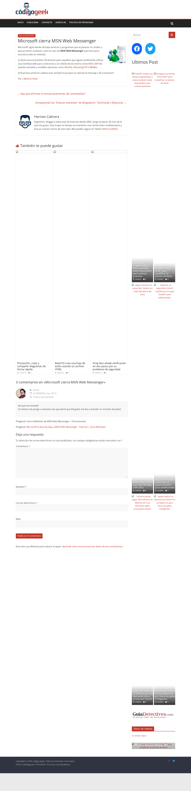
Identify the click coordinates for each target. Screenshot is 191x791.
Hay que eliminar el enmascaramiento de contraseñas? (51, 93)
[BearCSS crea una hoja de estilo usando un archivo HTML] (72, 152)
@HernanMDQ (110, 128)
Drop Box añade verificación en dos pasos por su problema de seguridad (109, 366)
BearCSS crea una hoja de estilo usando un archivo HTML (70, 366)
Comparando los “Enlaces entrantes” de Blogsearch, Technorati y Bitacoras (80, 102)
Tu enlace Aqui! (139, 735)
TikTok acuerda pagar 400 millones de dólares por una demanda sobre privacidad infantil (143, 693)
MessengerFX (80, 67)
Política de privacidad (81, 22)
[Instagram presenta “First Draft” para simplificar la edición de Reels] (164, 73)
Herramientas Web (26, 35)
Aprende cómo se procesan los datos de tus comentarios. (92, 546)
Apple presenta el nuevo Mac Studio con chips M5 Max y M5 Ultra (142, 483)
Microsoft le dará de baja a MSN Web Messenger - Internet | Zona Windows (66, 426)
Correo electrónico (26, 502)
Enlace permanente (43, 397)
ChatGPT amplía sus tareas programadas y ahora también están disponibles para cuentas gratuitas (142, 268)
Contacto (47, 22)
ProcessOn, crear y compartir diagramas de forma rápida (31, 366)
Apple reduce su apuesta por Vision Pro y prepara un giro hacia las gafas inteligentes (165, 693)
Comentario (23, 446)
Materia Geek (30, 78)
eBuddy (68, 67)
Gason (36, 389)
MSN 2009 (93, 63)
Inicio (20, 22)
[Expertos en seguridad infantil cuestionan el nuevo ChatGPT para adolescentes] (164, 285)
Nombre (21, 486)
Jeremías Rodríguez (155, 745)
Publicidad (32, 22)
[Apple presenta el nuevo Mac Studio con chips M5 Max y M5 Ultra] (142, 285)
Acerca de (61, 22)
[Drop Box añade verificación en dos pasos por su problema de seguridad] (109, 152)
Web (18, 519)
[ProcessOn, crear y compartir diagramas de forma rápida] (34, 152)
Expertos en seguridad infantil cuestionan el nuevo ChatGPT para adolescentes (165, 482)
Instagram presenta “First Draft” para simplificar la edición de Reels (163, 271)
